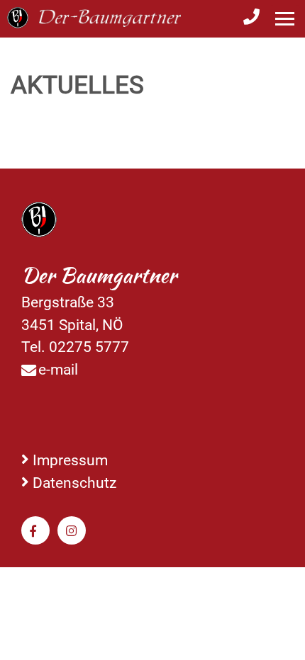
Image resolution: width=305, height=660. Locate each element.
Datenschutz (74, 482)
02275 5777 (89, 346)
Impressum (70, 460)
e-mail (58, 369)
